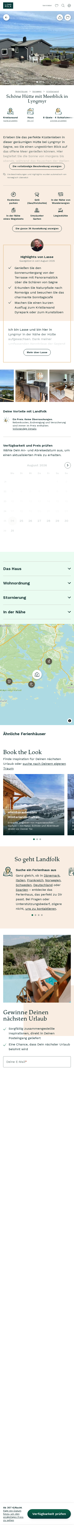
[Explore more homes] (6, 17)
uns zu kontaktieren (40, 909)
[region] (37, 674)
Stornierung (14, 597)
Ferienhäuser (21, 91)
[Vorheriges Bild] (5, 48)
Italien (20, 880)
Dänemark (52, 875)
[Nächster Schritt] (69, 48)
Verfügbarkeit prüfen (49, 1514)
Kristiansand (52, 91)
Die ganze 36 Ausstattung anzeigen (37, 228)
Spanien (22, 890)
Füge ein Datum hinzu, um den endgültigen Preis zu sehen (13, 1515)
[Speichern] (68, 17)
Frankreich (35, 880)
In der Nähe (14, 612)
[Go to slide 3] (43, 82)
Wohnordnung (16, 583)
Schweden (24, 885)
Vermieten (47, 5)
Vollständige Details (25, 428)
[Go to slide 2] (40, 82)
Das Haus (12, 568)
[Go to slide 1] (37, 82)
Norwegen (37, 91)
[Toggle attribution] (69, 720)
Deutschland (43, 885)
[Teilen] (60, 17)
